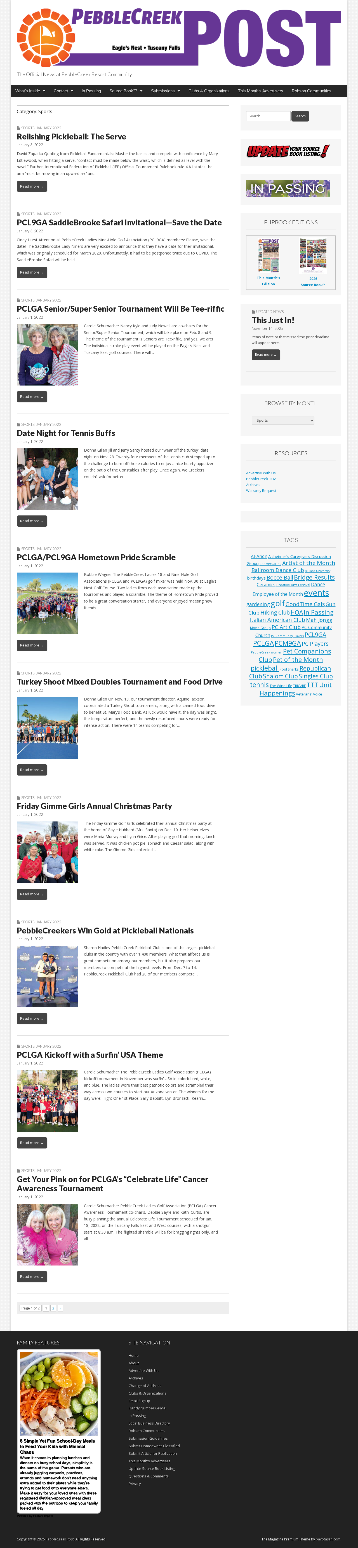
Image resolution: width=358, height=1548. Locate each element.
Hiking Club (275, 612)
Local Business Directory (149, 1423)
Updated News (270, 311)
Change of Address (145, 1385)
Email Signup (139, 1400)
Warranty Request (261, 490)
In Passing (91, 90)
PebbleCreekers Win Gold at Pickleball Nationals (105, 930)
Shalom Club (280, 676)
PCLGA (263, 643)
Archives (253, 484)
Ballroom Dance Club (277, 569)
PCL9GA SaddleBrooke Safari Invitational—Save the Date (119, 222)
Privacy (135, 1483)
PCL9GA (315, 635)
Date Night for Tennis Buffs (66, 433)
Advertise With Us (261, 473)
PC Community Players (287, 636)
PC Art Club (286, 627)
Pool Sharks (289, 669)
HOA (297, 612)
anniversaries (270, 563)
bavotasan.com (328, 1539)
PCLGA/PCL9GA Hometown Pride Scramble (96, 557)
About (134, 1362)
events (316, 592)
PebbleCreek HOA (261, 479)
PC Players (315, 643)
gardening (258, 604)
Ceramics (266, 585)
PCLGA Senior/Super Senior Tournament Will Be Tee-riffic (121, 308)
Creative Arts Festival (293, 585)
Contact (61, 90)
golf (278, 603)
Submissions (163, 90)
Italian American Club (277, 620)
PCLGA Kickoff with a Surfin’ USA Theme (90, 1054)
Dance (318, 584)
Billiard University (317, 571)
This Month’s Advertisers (260, 90)
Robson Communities (311, 90)
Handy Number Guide (147, 1408)
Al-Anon (259, 556)
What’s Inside (27, 90)
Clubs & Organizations (209, 90)
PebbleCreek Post (60, 1539)
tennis (259, 684)
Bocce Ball (280, 577)
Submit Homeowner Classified (154, 1445)
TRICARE (299, 685)
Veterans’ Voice (309, 694)
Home (134, 1355)
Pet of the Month (298, 659)
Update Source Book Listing (152, 1468)
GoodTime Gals (305, 604)
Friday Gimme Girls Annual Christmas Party (94, 806)
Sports (27, 128)
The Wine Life (281, 685)
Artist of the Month (308, 563)
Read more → (32, 186)
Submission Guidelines (148, 1438)
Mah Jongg (319, 619)
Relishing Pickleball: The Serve (71, 136)
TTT (312, 684)
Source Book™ (123, 90)
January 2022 (48, 128)
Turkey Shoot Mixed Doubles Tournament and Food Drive (120, 681)
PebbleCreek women (266, 652)
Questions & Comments (149, 1476)
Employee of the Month (278, 594)
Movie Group (260, 627)
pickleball (265, 668)
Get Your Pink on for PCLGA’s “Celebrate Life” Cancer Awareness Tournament (112, 1183)
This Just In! (273, 320)
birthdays (256, 578)
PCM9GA (288, 643)
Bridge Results (314, 577)
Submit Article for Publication (153, 1453)
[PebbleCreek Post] (179, 34)
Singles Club (316, 676)
